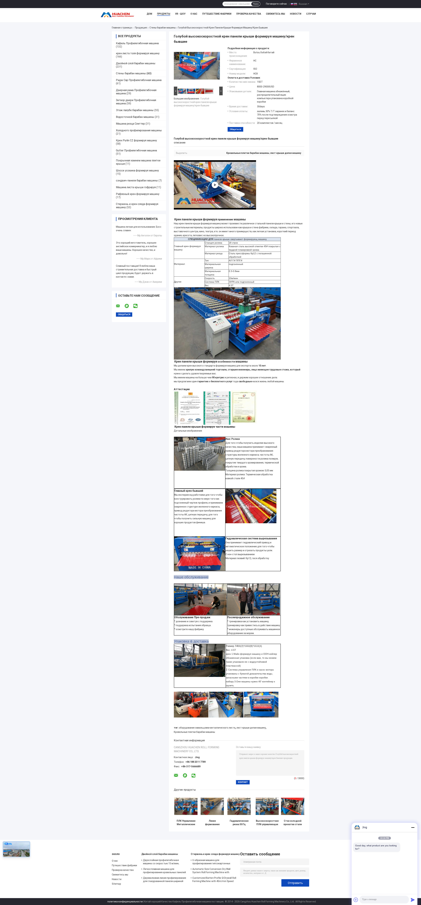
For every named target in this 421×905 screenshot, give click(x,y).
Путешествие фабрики (216, 13)
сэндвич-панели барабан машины (137, 180)
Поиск (256, 4)
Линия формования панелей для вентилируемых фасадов (212, 823)
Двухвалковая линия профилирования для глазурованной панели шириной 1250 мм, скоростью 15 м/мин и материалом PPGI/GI (164, 880)
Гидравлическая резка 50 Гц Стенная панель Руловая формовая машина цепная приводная (239, 823)
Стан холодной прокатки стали (293, 823)
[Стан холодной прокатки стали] (292, 806)
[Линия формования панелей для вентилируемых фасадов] (212, 806)
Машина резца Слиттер (130, 123)
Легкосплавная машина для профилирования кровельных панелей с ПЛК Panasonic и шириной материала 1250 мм (164, 871)
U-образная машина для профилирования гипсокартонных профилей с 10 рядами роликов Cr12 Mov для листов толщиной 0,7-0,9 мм (212, 862)
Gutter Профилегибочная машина (136, 150)
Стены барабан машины (162, 27)
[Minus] (413, 827)
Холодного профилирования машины (139, 130)
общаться (235, 129)
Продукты (163, 13)
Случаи (311, 13)
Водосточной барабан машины (135, 116)
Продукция (141, 27)
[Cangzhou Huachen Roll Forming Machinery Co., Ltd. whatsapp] (129, 306)
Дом (149, 13)
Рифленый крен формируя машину (137, 194)
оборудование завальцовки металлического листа (207, 727)
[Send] (412, 899)
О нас (193, 13)
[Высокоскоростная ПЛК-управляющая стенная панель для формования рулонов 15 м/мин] (267, 806)
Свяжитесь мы (275, 13)
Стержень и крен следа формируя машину (215, 854)
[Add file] (356, 899)
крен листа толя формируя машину (138, 53)
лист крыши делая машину (251, 727)
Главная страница (122, 27)
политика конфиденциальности (125, 901)
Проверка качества (248, 13)
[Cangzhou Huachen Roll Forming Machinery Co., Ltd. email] (120, 306)
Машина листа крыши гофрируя (136, 187)
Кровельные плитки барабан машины (194, 732)
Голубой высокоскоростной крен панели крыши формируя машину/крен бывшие (195, 102)
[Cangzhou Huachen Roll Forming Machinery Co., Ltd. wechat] (137, 306)
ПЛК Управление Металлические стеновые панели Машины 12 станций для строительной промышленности (185, 823)
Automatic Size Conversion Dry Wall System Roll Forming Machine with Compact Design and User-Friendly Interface (211, 871)
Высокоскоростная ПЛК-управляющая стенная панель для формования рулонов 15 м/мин (267, 823)
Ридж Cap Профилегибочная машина (138, 80)
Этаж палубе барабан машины (135, 110)
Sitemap (116, 883)
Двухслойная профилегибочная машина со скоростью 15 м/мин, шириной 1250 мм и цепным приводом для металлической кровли (164, 862)
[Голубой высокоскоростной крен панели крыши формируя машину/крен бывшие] (197, 66)
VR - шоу (180, 13)
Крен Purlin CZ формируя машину (136, 140)
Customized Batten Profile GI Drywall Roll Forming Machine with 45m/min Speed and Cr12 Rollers (214, 880)
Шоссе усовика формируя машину (137, 170)
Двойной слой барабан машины (135, 63)
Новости (295, 13)
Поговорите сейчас (276, 3)
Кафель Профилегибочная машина (137, 43)
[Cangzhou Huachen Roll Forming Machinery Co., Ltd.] (118, 15)
